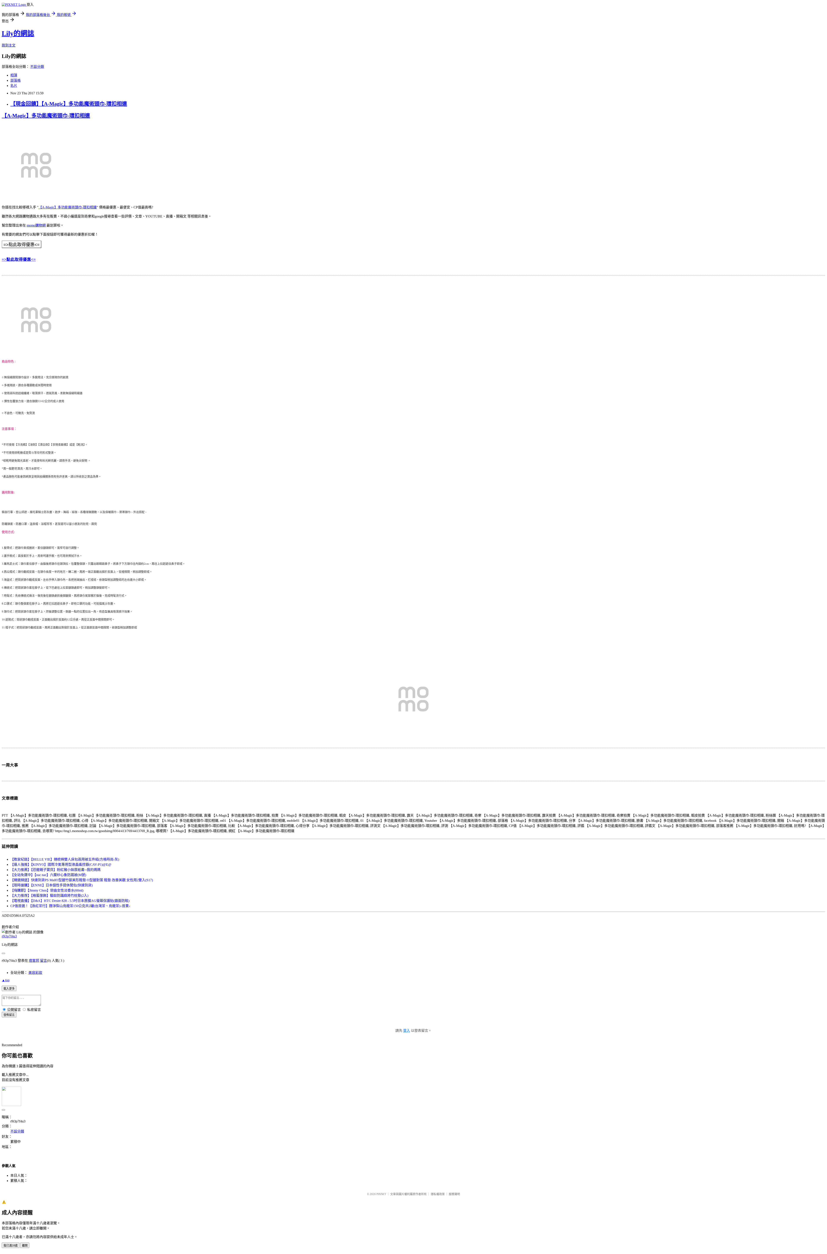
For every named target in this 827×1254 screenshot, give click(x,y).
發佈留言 (9, 1014)
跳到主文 (9, 45)
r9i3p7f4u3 (9, 936)
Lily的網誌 (18, 33)
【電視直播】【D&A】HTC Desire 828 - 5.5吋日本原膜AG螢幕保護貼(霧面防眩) (69, 901)
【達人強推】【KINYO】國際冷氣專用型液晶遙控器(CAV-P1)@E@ (60, 864)
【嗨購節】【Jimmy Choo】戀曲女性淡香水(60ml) (46, 890)
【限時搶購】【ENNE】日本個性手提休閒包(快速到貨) (51, 885)
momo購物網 (36, 225)
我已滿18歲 (10, 1245)
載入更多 (9, 988)
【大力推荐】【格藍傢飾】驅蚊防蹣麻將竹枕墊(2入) (49, 895)
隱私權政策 (438, 1194)
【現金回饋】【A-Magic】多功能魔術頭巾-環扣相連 (68, 104)
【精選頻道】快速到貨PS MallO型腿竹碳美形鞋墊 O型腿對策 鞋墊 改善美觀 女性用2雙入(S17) (81, 880)
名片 (13, 85)
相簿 (13, 75)
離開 (25, 1245)
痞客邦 (34, 960)
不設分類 (37, 66)
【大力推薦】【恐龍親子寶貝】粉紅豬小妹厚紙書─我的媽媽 (55, 870)
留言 (43, 960)
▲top (5, 980)
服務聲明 (454, 1194)
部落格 (15, 80)
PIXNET (381, 1194)
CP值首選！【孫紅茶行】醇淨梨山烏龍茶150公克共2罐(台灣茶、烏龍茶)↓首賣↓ (70, 906)
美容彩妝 (35, 972)
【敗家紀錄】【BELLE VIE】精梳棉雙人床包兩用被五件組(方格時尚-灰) (64, 859)
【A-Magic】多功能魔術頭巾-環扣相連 (46, 115)
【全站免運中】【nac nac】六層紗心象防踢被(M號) (48, 875)
